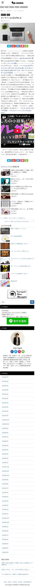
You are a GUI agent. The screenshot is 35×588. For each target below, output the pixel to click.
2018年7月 (5, 535)
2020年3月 (5, 454)
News (8, 14)
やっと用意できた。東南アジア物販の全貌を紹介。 (16, 574)
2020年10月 (5, 424)
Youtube (11, 7)
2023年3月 (5, 385)
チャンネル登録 (12, 63)
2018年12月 (5, 518)
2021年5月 (5, 402)
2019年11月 (5, 471)
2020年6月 (5, 441)
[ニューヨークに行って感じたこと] (17, 253)
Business (3, 14)
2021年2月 (5, 415)
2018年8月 (5, 531)
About (6, 7)
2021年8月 (5, 398)
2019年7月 (5, 488)
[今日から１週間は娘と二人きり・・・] (17, 246)
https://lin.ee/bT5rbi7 (25, 58)
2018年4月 (5, 548)
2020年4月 (5, 449)
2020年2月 (5, 458)
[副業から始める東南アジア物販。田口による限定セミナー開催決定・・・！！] (17, 173)
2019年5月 (5, 496)
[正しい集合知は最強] (17, 238)
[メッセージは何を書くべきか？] (17, 276)
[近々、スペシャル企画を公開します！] (17, 268)
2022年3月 (5, 394)
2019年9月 (5, 479)
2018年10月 (5, 522)
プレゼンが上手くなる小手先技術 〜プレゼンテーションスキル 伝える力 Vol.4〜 (17, 110)
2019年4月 (5, 501)
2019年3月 (5, 505)
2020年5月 (5, 445)
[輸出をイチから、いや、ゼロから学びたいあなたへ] (17, 181)
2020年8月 (5, 432)
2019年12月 (5, 467)
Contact (17, 7)
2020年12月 (5, 420)
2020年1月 (5, 462)
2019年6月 (5, 492)
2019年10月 (5, 475)
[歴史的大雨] (17, 283)
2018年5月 (5, 543)
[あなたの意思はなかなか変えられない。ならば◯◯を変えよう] (17, 189)
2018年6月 (5, 539)
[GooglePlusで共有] (13, 46)
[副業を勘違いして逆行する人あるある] (17, 196)
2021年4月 (5, 407)
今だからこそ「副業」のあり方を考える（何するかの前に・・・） (18, 221)
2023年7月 (5, 377)
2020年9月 (5, 428)
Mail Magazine (24, 7)
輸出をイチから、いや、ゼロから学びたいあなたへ (16, 569)
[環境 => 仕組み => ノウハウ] (17, 231)
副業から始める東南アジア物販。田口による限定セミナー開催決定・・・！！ (17, 563)
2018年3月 (5, 552)
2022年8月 (5, 390)
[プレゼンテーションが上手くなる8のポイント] (17, 261)
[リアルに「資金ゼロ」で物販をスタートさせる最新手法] (17, 204)
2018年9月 (5, 526)
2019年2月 (5, 509)
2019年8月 (5, 484)
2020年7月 (5, 437)
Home (2, 7)
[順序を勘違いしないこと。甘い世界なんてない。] (17, 211)
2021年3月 (5, 411)
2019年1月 (5, 514)
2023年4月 (5, 381)
